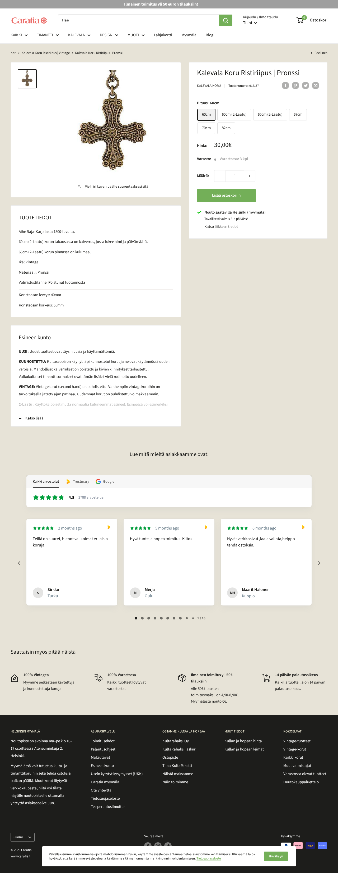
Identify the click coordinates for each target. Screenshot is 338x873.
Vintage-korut (294, 749)
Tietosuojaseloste (105, 798)
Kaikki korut (293, 757)
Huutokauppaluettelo (301, 782)
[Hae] (225, 20)
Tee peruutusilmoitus (108, 806)
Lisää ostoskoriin (226, 195)
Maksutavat (100, 757)
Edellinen (320, 53)
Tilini (248, 23)
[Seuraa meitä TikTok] (168, 846)
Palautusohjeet (103, 749)
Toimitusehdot (103, 741)
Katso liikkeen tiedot (221, 226)
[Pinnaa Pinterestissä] (295, 85)
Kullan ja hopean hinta (243, 741)
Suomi (18, 837)
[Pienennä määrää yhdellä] (220, 176)
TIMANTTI (45, 35)
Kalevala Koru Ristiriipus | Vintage (46, 53)
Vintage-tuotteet (297, 741)
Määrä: (203, 176)
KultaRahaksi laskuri (179, 749)
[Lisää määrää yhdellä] (249, 176)
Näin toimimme (175, 782)
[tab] (136, 618)
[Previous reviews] (19, 563)
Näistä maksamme (177, 774)
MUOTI (133, 35)
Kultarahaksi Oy (175, 741)
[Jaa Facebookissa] (285, 85)
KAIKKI (16, 35)
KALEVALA (76, 35)
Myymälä (188, 35)
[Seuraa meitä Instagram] (158, 846)
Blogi (210, 35)
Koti (13, 53)
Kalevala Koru (209, 85)
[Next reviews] (319, 563)
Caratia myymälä (105, 782)
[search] (138, 20)
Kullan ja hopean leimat (244, 749)
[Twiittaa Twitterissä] (305, 85)
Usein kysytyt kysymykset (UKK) (117, 774)
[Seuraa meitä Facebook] (148, 846)
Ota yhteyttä (101, 790)
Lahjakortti (163, 35)
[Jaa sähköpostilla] (315, 85)
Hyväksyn (276, 856)
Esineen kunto (102, 765)
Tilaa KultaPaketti (177, 765)
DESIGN (106, 35)
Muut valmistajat (297, 765)
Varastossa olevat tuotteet (304, 774)
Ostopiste (170, 757)
